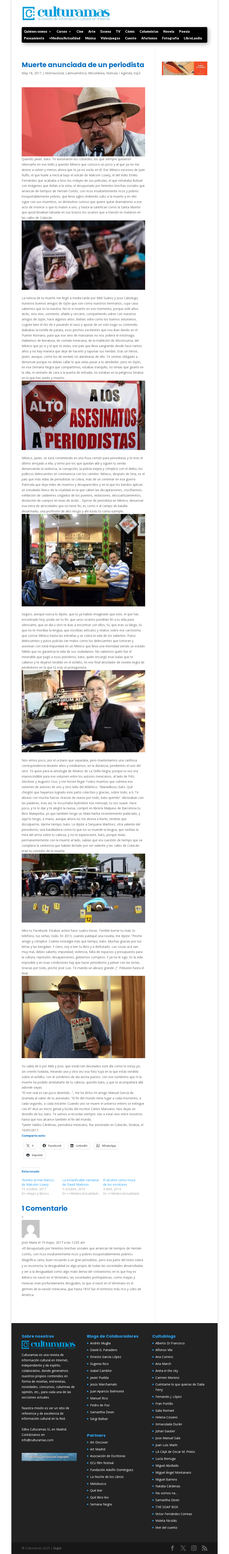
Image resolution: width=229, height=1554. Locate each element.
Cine (79, 31)
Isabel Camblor (101, 1371)
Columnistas (149, 31)
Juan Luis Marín (166, 1445)
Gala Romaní (164, 1410)
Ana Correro (164, 1357)
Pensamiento (34, 38)
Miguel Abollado (167, 1465)
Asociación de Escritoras (107, 1456)
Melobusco (98, 1484)
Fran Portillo (164, 1403)
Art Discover (99, 1442)
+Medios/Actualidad (64, 38)
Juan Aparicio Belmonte (107, 1391)
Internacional (54, 73)
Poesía (184, 31)
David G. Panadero (103, 1350)
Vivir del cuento (166, 1527)
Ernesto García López (105, 1357)
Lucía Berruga (165, 1458)
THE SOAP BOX (166, 1507)
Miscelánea (96, 73)
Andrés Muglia (100, 1343)
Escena (105, 31)
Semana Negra (101, 1504)
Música (90, 38)
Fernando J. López (168, 1396)
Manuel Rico (99, 1398)
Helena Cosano (166, 1417)
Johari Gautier (165, 1431)
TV (118, 31)
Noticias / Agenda (119, 73)
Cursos (62, 31)
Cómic (130, 31)
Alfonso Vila (163, 1350)
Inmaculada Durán (168, 1424)
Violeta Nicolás (166, 1520)
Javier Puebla (99, 1377)
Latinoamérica (76, 73)
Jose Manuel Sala (167, 1438)
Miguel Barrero (166, 1479)
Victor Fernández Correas (173, 1514)
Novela (168, 31)
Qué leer (96, 1490)
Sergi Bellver (99, 1419)
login (57, 1548)
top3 (137, 73)
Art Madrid (97, 1449)
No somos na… (166, 1493)
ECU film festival (102, 1463)
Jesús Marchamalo (103, 1384)
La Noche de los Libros (107, 1477)
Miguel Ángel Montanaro (173, 1472)
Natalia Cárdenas (167, 1486)
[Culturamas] (49, 1349)
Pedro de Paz (100, 1405)
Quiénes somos (35, 31)
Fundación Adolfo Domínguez (111, 1470)
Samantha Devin (102, 1412)
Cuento (130, 38)
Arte (91, 31)
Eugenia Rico (99, 1364)
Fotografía (170, 38)
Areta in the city (166, 1371)
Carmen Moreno (167, 1377)
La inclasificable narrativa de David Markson (80, 1182)
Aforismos (149, 38)
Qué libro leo (99, 1497)
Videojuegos (110, 38)
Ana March (163, 1364)
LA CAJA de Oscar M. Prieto (175, 1452)
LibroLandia (193, 38)
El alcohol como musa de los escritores (119, 1182)
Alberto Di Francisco (170, 1343)
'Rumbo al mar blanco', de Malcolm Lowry (38, 1182)
